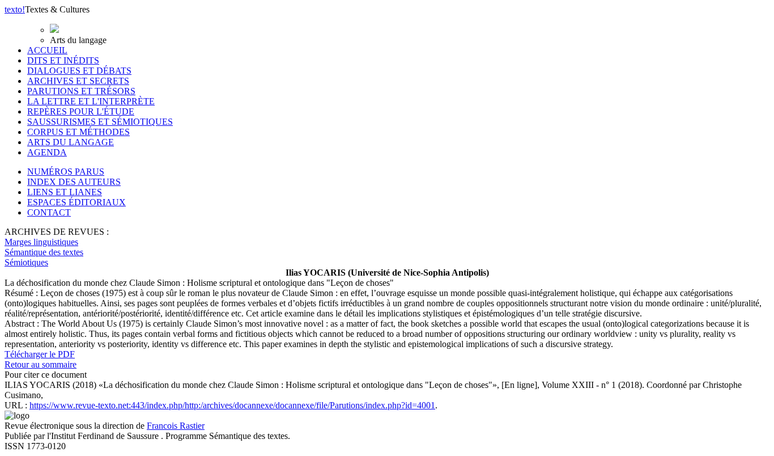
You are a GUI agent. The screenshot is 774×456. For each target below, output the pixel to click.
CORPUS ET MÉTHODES (78, 132)
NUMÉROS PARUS (65, 171)
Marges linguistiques (41, 242)
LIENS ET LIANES (64, 192)
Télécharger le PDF (40, 354)
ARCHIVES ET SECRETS (78, 81)
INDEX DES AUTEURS (74, 182)
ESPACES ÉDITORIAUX (76, 202)
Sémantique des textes (44, 252)
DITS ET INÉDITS (63, 60)
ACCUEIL (47, 50)
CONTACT (49, 212)
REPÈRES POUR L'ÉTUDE (80, 111)
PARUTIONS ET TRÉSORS (81, 91)
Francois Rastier (176, 425)
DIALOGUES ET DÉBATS (79, 70)
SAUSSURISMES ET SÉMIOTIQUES (100, 121)
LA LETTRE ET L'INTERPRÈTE (91, 101)
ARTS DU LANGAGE (70, 142)
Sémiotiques (26, 262)
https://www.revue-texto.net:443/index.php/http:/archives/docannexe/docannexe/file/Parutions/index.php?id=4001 (232, 405)
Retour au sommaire (40, 364)
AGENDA (47, 152)
